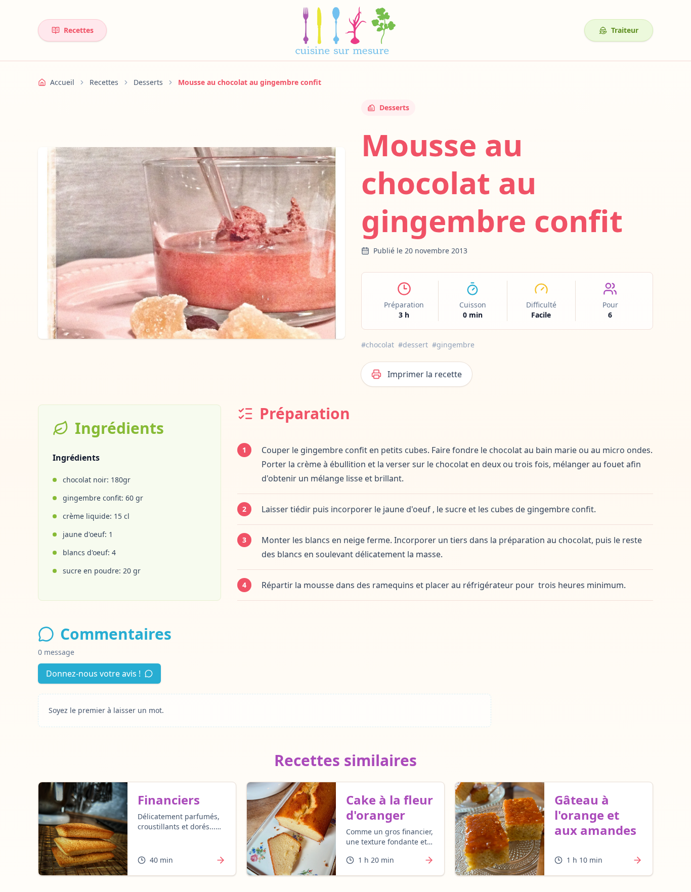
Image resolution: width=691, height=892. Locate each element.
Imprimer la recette (424, 374)
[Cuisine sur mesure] (345, 30)
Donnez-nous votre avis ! (93, 673)
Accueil (62, 82)
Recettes (79, 30)
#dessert (413, 344)
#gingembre (453, 344)
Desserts (148, 82)
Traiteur (624, 30)
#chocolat (377, 344)
